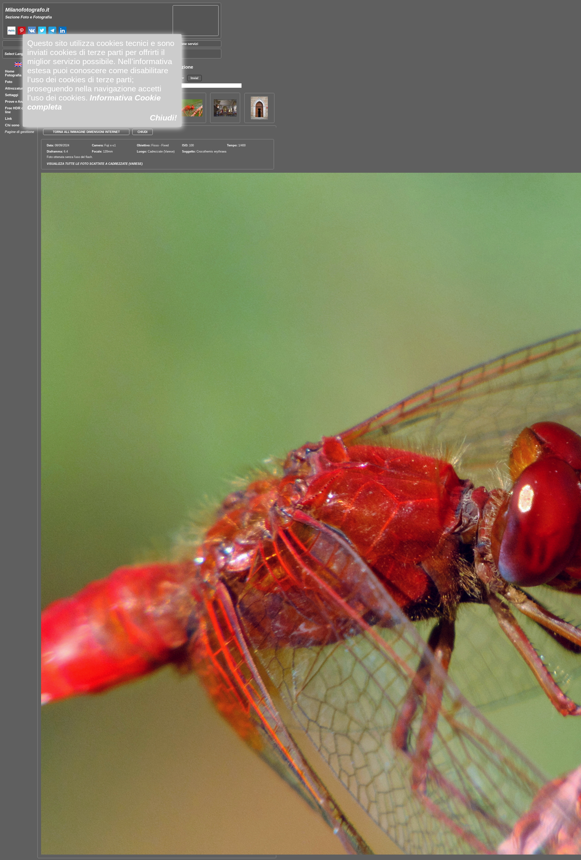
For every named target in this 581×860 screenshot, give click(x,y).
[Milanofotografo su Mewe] (11, 34)
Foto (8, 82)
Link (8, 118)
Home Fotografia (13, 73)
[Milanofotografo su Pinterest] (21, 34)
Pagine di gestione (19, 132)
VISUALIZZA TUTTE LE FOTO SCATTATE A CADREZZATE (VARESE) (95, 163)
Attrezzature (15, 88)
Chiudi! (163, 117)
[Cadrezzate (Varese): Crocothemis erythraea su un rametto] (191, 115)
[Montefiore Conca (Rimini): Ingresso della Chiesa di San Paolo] (259, 118)
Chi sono (12, 125)
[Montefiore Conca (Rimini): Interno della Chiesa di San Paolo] (225, 115)
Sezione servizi (186, 44)
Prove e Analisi (17, 101)
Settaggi (11, 95)
